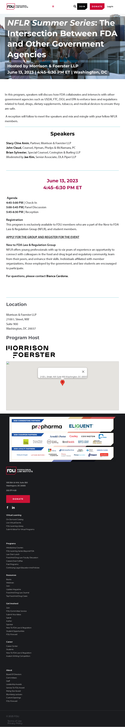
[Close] (83, 372)
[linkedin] (13, 507)
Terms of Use (14, 720)
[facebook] (7, 507)
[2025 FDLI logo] (28, 6)
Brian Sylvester (16, 152)
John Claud (13, 148)
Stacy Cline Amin (17, 143)
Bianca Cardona (57, 276)
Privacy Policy (14, 723)
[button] (62, 383)
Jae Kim (29, 157)
